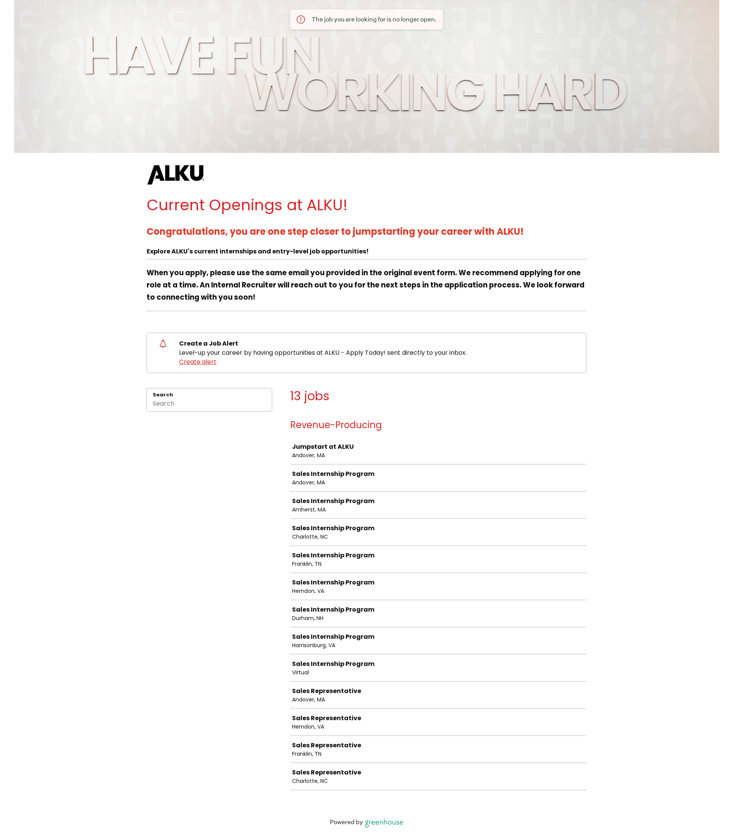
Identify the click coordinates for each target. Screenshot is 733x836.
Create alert (197, 361)
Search (163, 394)
